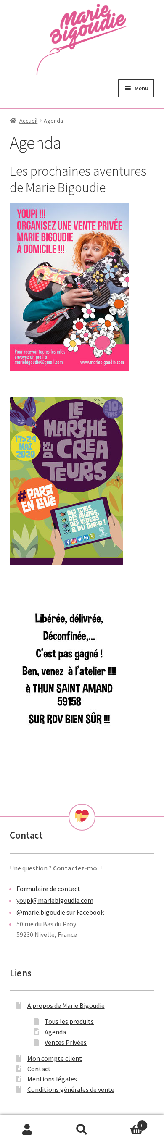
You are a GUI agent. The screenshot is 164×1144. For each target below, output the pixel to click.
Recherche (82, 1129)
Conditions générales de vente (70, 1089)
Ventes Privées (66, 1042)
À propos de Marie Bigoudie (66, 1005)
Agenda (55, 1032)
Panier (126, 1122)
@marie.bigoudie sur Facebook (60, 912)
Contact (39, 1069)
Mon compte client (54, 1058)
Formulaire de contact (48, 888)
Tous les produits (69, 1021)
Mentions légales (52, 1079)
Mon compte (27, 1129)
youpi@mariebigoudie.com (54, 900)
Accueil (28, 120)
